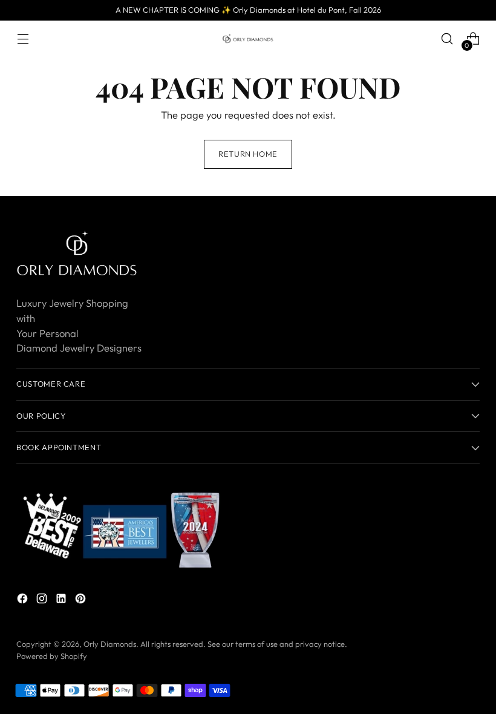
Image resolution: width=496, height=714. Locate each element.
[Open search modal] (447, 39)
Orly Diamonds (109, 644)
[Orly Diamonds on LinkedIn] (62, 600)
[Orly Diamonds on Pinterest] (81, 600)
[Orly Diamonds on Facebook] (23, 600)
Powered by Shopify (51, 656)
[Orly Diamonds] (248, 38)
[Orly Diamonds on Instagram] (43, 600)
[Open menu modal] (22, 39)
